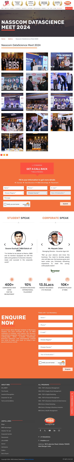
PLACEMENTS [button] (18, 8)
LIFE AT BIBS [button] (30, 8)
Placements (4, 437)
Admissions (4, 447)
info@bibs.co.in (44, 440)
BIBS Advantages (6, 427)
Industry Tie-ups (6, 431)
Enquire (67, 369)
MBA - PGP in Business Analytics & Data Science (52, 401)
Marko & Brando (29, 459)
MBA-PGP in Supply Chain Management (49, 391)
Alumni (3, 444)
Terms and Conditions (7, 401)
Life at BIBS (4, 440)
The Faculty (4, 391)
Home (3, 39)
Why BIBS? (4, 388)
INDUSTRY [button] (24, 8)
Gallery (10, 39)
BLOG (51, 8)
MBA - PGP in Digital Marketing (47, 394)
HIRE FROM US (59, 8)
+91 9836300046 (37, 165)
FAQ (48, 8)
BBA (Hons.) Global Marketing (46, 404)
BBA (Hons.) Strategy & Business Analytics (50, 407)
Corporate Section (6, 434)
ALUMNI (54, 8)
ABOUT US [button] (7, 8)
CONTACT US (69, 8)
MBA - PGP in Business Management (48, 388)
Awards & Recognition (7, 394)
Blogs (3, 424)
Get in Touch (5, 453)
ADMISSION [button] (44, 8)
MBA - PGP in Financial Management (48, 397)
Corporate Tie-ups (6, 397)
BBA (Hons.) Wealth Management (47, 410)
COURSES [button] (12, 8)
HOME (2, 8)
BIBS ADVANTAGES (37, 8)
